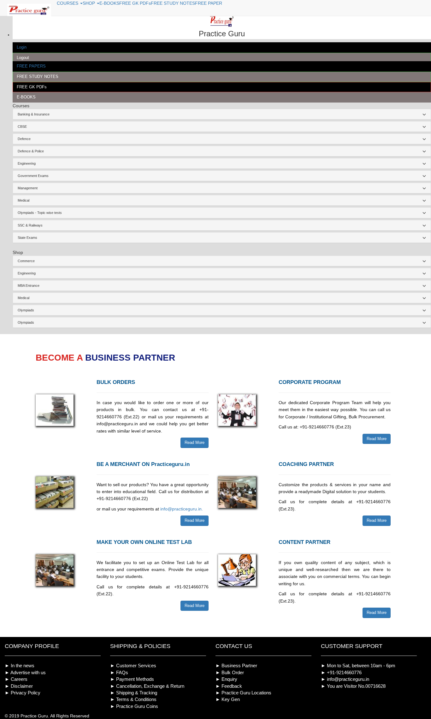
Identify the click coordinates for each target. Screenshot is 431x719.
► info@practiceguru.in (345, 679)
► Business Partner (236, 665)
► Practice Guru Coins (134, 706)
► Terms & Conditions (133, 699)
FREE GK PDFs (32, 87)
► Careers (16, 679)
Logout (23, 57)
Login (22, 47)
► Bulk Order (230, 672)
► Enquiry (226, 679)
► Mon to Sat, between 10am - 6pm (358, 665)
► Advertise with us (25, 672)
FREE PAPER (208, 3)
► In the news (19, 665)
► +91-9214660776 (341, 672)
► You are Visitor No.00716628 (353, 686)
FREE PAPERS (31, 66)
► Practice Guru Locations (243, 692)
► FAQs (119, 672)
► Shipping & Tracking (133, 692)
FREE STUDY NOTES (37, 76)
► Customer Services (133, 665)
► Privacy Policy (22, 692)
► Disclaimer (19, 686)
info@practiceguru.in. (181, 508)
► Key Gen (228, 699)
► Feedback (229, 686)
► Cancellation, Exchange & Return (147, 686)
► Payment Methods (132, 679)
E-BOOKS (26, 97)
